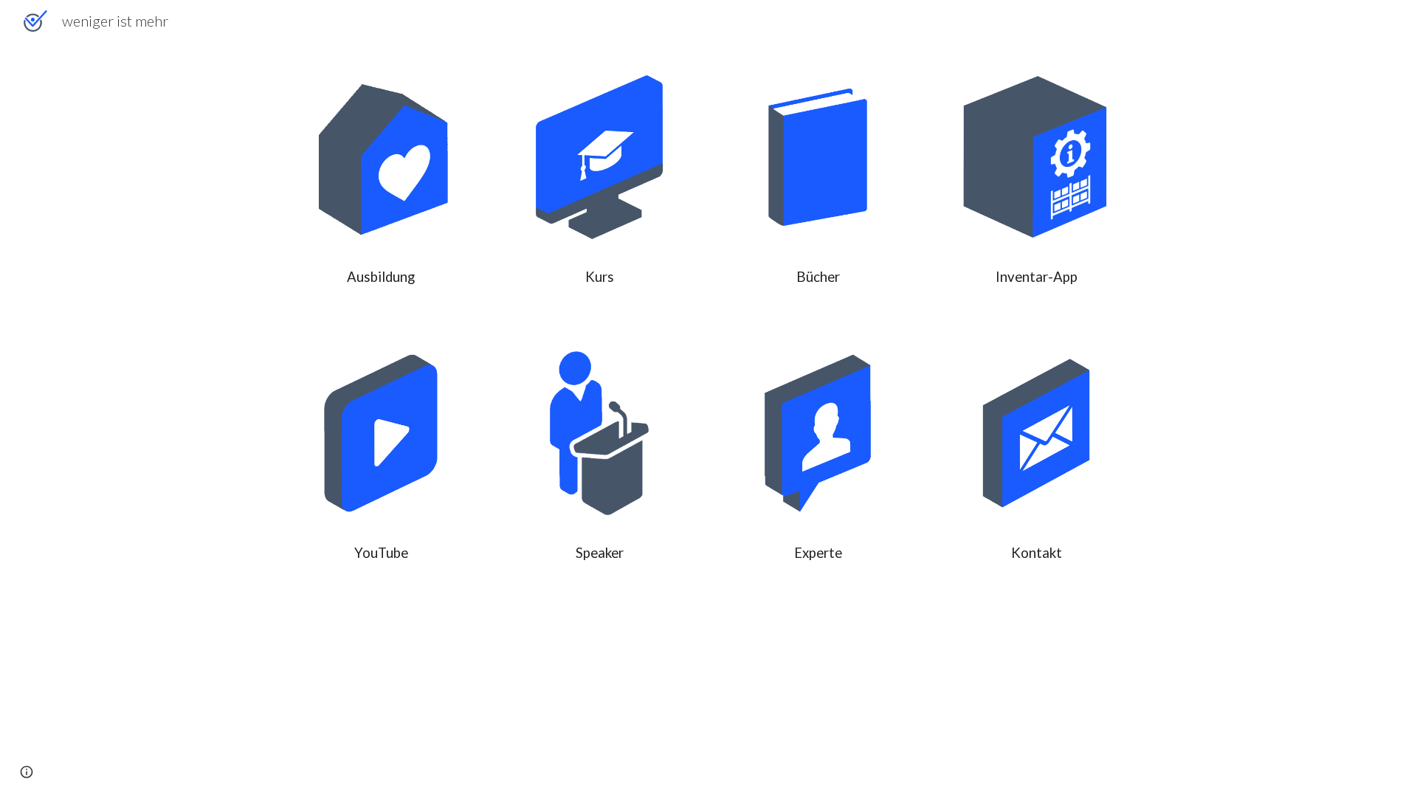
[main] (381, 277)
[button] (26, 772)
